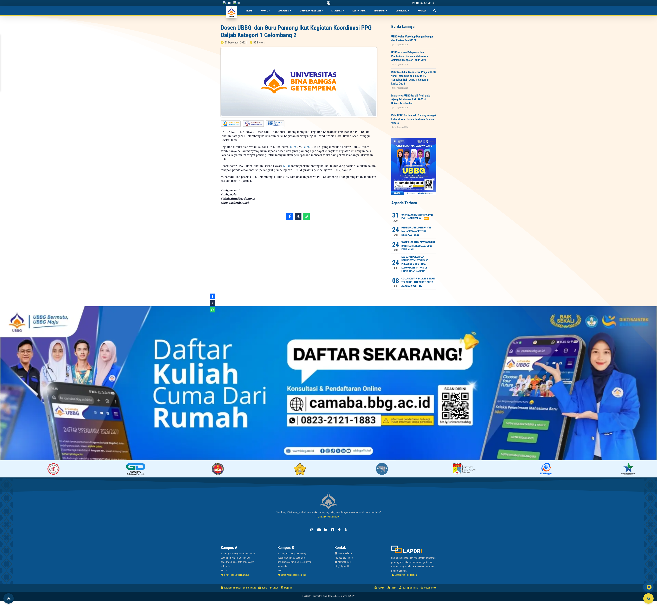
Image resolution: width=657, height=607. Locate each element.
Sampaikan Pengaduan (405, 574)
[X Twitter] (433, 3)
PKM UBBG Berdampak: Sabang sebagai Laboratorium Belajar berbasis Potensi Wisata (413, 119)
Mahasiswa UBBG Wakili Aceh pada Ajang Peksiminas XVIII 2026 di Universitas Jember (410, 99)
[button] (8, 598)
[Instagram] (413, 3)
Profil (264, 10)
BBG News (259, 42)
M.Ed (286, 166)
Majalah (288, 587)
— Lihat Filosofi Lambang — (328, 516)
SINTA (393, 587)
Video (275, 587)
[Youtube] (417, 3)
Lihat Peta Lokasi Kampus (236, 574)
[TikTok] (429, 3)
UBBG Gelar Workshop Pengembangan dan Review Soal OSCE (412, 38)
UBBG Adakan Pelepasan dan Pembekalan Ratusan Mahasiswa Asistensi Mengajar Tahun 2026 (409, 56)
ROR (404, 587)
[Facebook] (425, 3)
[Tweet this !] (298, 216)
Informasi (379, 10)
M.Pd (293, 147)
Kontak (422, 10)
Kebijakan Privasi (232, 587)
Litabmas (336, 10)
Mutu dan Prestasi (310, 10)
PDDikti (380, 587)
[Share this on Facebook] (289, 216)
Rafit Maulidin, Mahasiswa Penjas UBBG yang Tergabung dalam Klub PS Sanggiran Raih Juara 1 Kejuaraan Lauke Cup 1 (413, 78)
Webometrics (429, 587)
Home (249, 10)
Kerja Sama (358, 10)
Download (401, 10)
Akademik (283, 10)
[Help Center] (648, 598)
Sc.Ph (306, 147)
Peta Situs (251, 587)
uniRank (414, 587)
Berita (264, 587)
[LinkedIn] (421, 3)
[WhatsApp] (306, 216)
